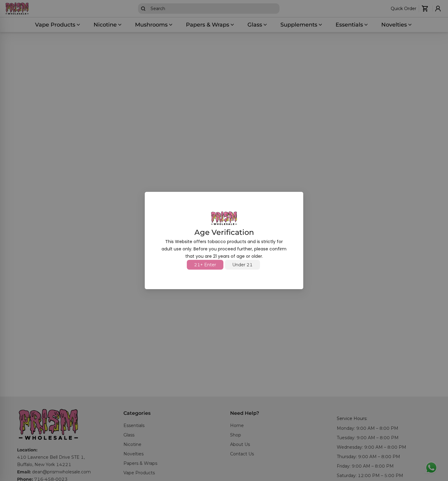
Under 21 (242, 264)
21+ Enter (205, 264)
